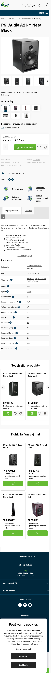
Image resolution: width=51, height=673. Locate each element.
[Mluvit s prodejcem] (12, 179)
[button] (13, 484)
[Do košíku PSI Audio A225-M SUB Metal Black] (7, 413)
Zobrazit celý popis (25, 256)
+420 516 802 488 (25, 573)
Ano (28, 286)
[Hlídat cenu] (13, 173)
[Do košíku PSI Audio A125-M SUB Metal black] (32, 413)
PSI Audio (36, 160)
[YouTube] (30, 605)
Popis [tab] (7, 210)
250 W (29, 291)
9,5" (28, 302)
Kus (28, 348)
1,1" (28, 307)
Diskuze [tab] (28, 210)
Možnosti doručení (12, 128)
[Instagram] (25, 605)
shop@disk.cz (25, 565)
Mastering (42, 278)
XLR (28, 312)
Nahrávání (30, 278)
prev (3, 387)
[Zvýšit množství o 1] (9, 145)
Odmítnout (23, 656)
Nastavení (23, 649)
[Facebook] (20, 605)
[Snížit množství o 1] (9, 148)
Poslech (36, 281)
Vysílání (29, 281)
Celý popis (5, 95)
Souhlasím (23, 665)
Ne (28, 317)
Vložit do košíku (27, 147)
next (48, 387)
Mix (36, 278)
